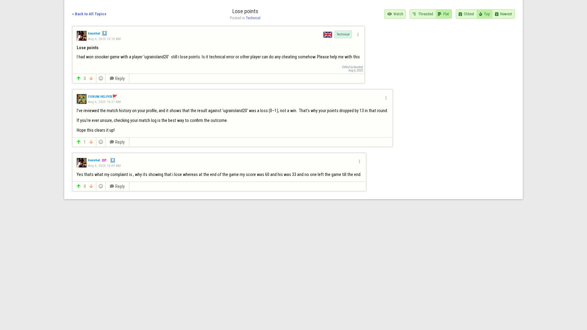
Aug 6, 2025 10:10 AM (104, 39)
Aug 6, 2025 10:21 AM (104, 102)
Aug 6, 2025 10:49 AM (104, 165)
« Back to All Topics (89, 14)
